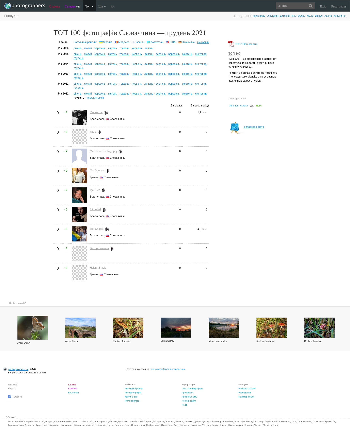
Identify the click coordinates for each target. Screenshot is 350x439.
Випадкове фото (254, 126)
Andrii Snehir (23, 343)
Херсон (223, 425)
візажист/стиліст (62, 421)
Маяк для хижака (238, 105)
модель (49, 421)
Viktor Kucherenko (218, 341)
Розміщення (244, 392)
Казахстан (157, 42)
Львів (310, 15)
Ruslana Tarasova (122, 341)
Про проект (187, 392)
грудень (78, 58)
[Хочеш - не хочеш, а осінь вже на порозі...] (224, 328)
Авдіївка (134, 421)
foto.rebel (95, 209)
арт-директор (101, 421)
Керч (293, 421)
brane (93, 131)
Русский (12, 384)
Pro (113, 6)
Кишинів (307, 421)
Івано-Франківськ (243, 421)
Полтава (119, 425)
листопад (201, 53)
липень (148, 48)
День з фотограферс (192, 388)
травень (124, 48)
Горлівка (189, 421)
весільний (272, 15)
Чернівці (267, 425)
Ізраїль (140, 42)
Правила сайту (189, 396)
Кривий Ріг (340, 15)
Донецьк (206, 421)
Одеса (301, 15)
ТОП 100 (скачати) (245, 44)
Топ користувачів (134, 388)
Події (184, 405)
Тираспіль (196, 425)
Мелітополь (67, 425)
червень (137, 48)
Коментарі (73, 392)
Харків (328, 15)
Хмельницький (235, 425)
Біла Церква (146, 421)
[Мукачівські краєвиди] (80, 328)
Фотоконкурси (132, 401)
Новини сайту (189, 401)
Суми (164, 425)
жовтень (187, 53)
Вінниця (179, 421)
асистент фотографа (82, 421)
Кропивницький (16, 425)
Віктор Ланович (99, 248)
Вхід (323, 6)
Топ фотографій (133, 392)
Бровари (169, 421)
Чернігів (258, 425)
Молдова (123, 42)
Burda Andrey (167, 341)
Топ (88, 6)
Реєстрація (338, 6)
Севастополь (138, 425)
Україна (107, 42)
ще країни (203, 42)
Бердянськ (158, 421)
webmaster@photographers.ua (168, 369)
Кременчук (318, 421)
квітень (112, 48)
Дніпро (319, 15)
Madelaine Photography (103, 151)
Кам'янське (284, 421)
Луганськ (29, 425)
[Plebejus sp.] (32, 328)
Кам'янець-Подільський (265, 421)
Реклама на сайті (247, 388)
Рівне (127, 425)
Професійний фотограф (20, 421)
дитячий (285, 15)
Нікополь (101, 425)
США (173, 42)
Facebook (16, 396)
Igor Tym (95, 189)
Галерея (72, 6)
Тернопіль (184, 425)
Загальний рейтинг (85, 42)
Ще (101, 6)
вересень (174, 53)
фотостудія (115, 421)
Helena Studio (98, 267)
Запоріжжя (228, 421)
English (11, 388)
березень (100, 48)
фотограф (259, 15)
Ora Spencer (97, 170)
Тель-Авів (173, 425)
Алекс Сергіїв (72, 341)
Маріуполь (54, 425)
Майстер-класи (246, 396)
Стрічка (54, 6)
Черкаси (248, 425)
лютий (88, 48)
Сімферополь (153, 425)
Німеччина (188, 42)
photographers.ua (18, 369)
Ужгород (206, 425)
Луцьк (38, 425)
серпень (161, 53)
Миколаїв (90, 425)
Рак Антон (96, 112)
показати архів (95, 97)
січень (77, 48)
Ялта (275, 425)
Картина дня (131, 396)
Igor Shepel (96, 228)
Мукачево (79, 425)
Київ (293, 15)
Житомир (216, 421)
